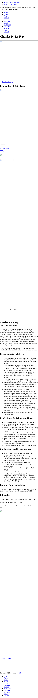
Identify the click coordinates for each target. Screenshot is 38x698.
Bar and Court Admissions (13, 485)
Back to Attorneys (7, 82)
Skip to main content (10, 4)
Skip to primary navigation (12, 2)
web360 (19, 673)
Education (5, 495)
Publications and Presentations (15, 449)
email (1, 150)
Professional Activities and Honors (17, 418)
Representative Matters (12, 354)
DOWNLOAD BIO (5, 658)
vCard (2, 151)
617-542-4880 (4, 148)
